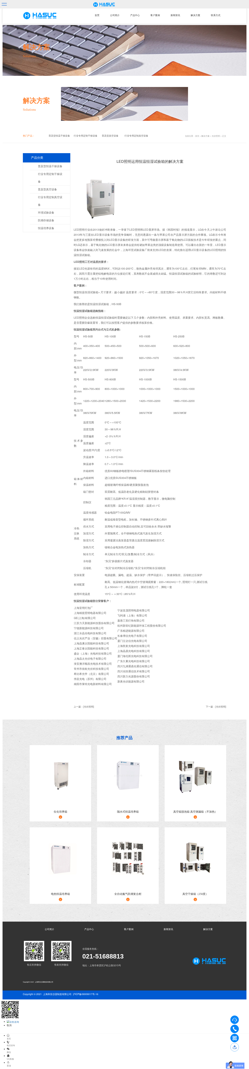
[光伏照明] (88, 706)
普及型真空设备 (110, 136)
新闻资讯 (175, 15)
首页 (97, 15)
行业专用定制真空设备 (136, 136)
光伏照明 (216, 135)
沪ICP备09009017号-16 (85, 994)
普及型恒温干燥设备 (59, 136)
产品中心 (135, 15)
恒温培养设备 (46, 228)
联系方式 (215, 15)
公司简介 (115, 15)
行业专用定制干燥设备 (85, 136)
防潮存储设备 (46, 220)
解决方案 (195, 15)
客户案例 (155, 15)
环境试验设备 (46, 212)
